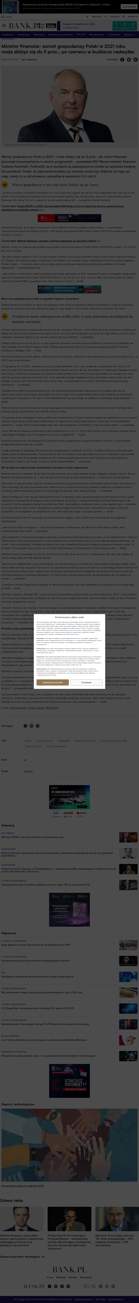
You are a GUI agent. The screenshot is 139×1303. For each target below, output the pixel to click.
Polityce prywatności (71, 634)
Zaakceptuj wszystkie (53, 682)
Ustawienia (86, 682)
